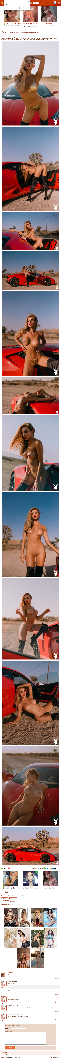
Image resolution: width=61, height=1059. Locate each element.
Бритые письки (4, 897)
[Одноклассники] (51, 868)
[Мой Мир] (53, 868)
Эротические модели (32, 895)
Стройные (47, 895)
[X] (55, 868)
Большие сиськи (13, 897)
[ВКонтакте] (48, 868)
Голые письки (41, 895)
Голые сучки (54, 895)
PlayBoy (10, 895)
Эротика (10, 1057)
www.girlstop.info (5, 1054)
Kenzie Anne (10, 898)
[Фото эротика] (30, 3)
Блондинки (15, 895)
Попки (20, 895)
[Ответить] (57, 978)
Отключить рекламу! (30, 29)
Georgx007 (11, 972)
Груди (24, 895)
